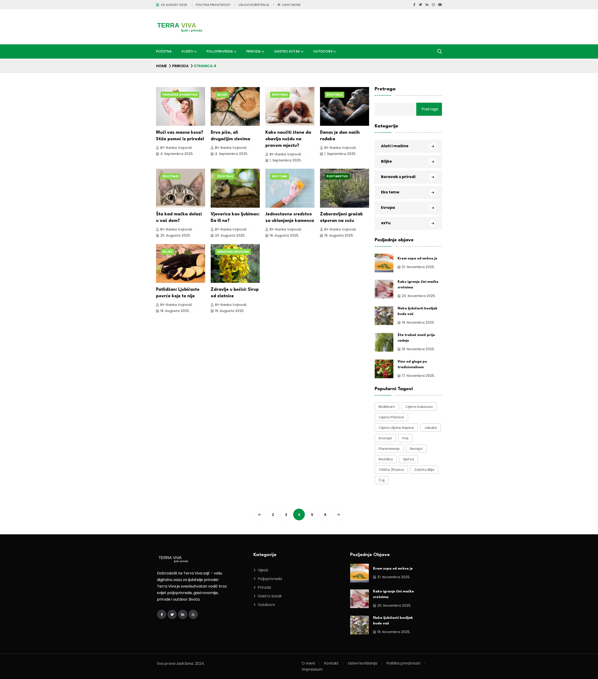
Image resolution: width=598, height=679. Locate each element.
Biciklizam (387, 406)
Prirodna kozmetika (180, 95)
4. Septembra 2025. (176, 153)
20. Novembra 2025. (419, 296)
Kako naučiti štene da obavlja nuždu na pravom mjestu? (288, 139)
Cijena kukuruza (419, 406)
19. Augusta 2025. (284, 235)
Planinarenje (389, 448)
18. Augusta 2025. (175, 310)
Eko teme (279, 176)
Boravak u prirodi (398, 176)
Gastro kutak (287, 51)
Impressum (312, 669)
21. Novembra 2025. (418, 267)
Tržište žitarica (391, 469)
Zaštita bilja (424, 469)
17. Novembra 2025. (418, 375)
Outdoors (322, 51)
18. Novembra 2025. (418, 349)
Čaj (381, 480)
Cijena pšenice (391, 417)
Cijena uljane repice (396, 427)
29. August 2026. (174, 5)
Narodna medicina (233, 252)
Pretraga (385, 89)
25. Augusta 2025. (175, 235)
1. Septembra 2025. (286, 160)
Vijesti (187, 51)
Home (161, 66)
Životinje (280, 95)
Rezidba (386, 459)
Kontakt (331, 663)
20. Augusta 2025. (230, 235)
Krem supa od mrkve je (417, 258)
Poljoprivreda (219, 51)
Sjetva (408, 459)
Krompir (385, 438)
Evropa (388, 207)
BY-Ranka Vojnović (176, 147)
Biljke (222, 95)
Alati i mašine (394, 146)
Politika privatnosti (213, 5)
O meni (308, 663)
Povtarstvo (337, 176)
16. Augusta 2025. (229, 310)
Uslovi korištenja (253, 5)
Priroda (253, 51)
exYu (386, 223)
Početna (164, 51)
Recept (416, 448)
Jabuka (430, 427)
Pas (405, 438)
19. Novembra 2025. (418, 322)
